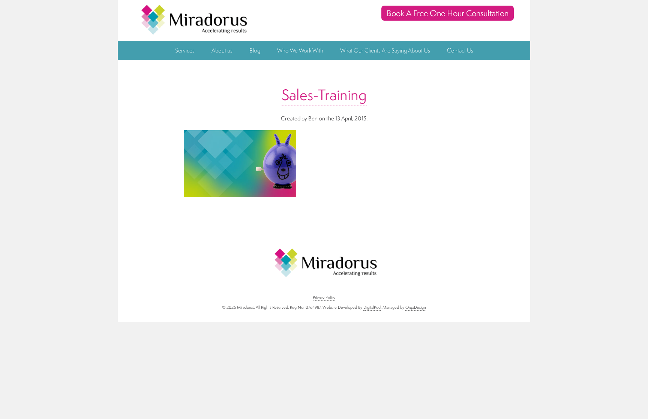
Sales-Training (324, 94)
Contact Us (460, 50)
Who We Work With (300, 50)
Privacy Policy (324, 297)
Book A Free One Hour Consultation (447, 13)
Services (185, 50)
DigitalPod (372, 307)
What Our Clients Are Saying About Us (385, 50)
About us (222, 50)
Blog (254, 50)
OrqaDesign (415, 307)
